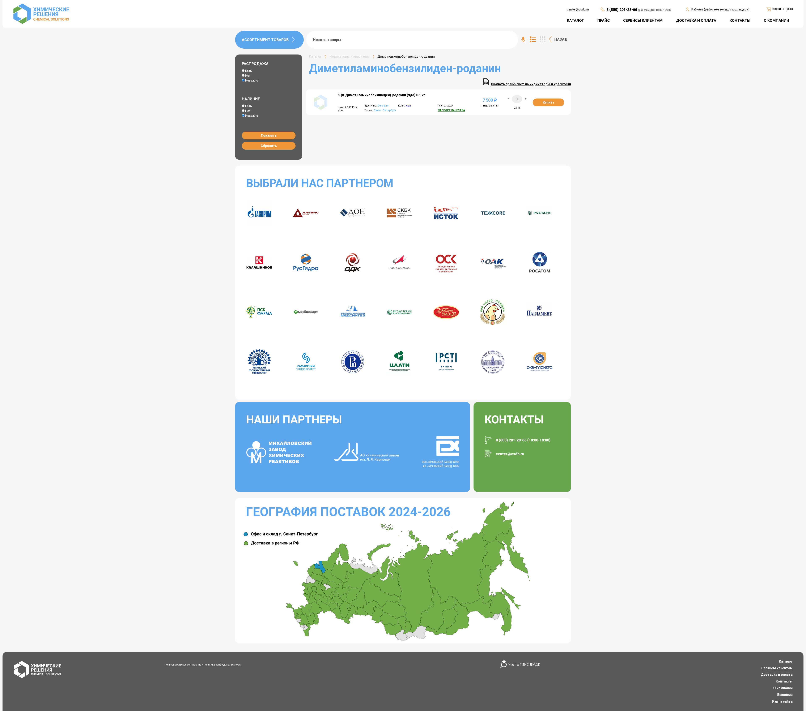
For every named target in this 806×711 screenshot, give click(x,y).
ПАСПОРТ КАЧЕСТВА (451, 110)
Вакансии (785, 695)
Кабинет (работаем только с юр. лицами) (720, 9)
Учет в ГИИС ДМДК (524, 665)
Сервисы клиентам (777, 668)
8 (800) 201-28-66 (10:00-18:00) (523, 440)
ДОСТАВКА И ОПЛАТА (696, 20)
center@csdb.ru (578, 9)
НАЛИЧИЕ (251, 99)
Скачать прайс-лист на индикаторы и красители (531, 84)
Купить (548, 102)
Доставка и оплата (777, 675)
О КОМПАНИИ (776, 20)
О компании (783, 688)
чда (408, 105)
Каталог (786, 661)
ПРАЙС (603, 20)
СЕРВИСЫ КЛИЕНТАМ (643, 20)
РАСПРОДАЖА (255, 63)
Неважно (251, 80)
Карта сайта (782, 701)
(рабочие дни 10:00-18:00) (654, 10)
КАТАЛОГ (575, 20)
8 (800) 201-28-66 (622, 9)
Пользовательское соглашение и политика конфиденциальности (203, 664)
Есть (248, 71)
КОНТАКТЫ (740, 20)
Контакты (784, 681)
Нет (248, 75)
